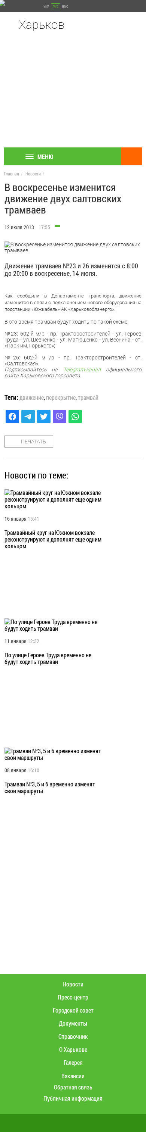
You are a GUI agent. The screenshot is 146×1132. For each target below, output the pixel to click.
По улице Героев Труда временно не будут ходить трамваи (47, 658)
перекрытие (61, 397)
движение (31, 397)
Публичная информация (73, 1098)
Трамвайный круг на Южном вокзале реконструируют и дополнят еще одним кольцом (52, 539)
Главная (11, 174)
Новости (33, 174)
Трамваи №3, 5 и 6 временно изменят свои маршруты (49, 787)
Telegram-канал (82, 369)
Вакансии (73, 1076)
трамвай (88, 397)
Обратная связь (73, 1087)
